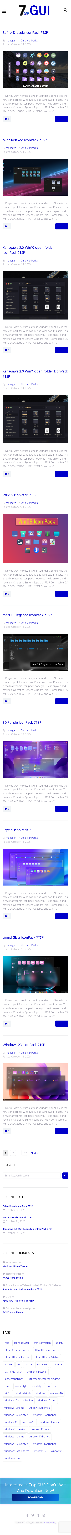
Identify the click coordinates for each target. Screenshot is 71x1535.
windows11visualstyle (16, 1443)
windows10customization (18, 1400)
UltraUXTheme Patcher (17, 1357)
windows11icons (40, 1429)
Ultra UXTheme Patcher (17, 1350)
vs (49, 1386)
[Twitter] (32, 1515)
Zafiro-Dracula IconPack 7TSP (25, 33)
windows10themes (39, 1407)
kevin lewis (11, 1262)
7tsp (6, 1342)
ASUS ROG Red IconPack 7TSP (18, 1301)
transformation (42, 1342)
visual (7, 1386)
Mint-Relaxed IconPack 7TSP (25, 140)
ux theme (57, 1364)
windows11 (28, 1422)
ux (18, 1364)
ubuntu (59, 1342)
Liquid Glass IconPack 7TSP (23, 938)
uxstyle (28, 1364)
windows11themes (39, 1436)
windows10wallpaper (44, 1415)
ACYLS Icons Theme (13, 1278)
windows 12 (57, 1451)
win (56, 1386)
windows (40, 1393)
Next (34, 1153)
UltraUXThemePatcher (46, 1357)
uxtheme (42, 1364)
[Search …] (65, 10)
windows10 (56, 1393)
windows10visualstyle (16, 1415)
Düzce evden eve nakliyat (19, 1308)
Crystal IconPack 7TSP (20, 830)
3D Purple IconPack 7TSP (22, 723)
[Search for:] (32, 1175)
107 (24, 1153)
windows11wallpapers (16, 1451)
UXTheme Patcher (37, 1371)
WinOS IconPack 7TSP (20, 495)
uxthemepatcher (13, 1378)
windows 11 (11, 1422)
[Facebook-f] (27, 1515)
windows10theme (14, 1407)
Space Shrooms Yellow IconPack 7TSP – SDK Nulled (32, 1285)
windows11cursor (49, 1422)
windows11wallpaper (44, 1443)
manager (11, 40)
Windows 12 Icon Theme (15, 1266)
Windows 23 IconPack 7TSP (24, 1045)
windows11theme (14, 1436)
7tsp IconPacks (29, 40)
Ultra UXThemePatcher (47, 1350)
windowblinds (23, 1393)
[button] (4, 11)
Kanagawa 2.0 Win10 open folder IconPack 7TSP (28, 250)
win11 (7, 1393)
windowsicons (12, 1458)
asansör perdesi (14, 1274)
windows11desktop (15, 1429)
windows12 (40, 1451)
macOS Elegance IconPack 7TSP (27, 615)
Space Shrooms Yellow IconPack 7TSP (22, 1289)
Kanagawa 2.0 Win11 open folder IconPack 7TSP (35, 374)
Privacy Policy (50, 1522)
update (8, 1364)
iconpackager (21, 1342)
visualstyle (37, 1386)
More (62, 118)
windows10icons (47, 1400)
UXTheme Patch (13, 1371)
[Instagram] (43, 1515)
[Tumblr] (38, 1515)
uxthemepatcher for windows (44, 1378)
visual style (21, 1386)
